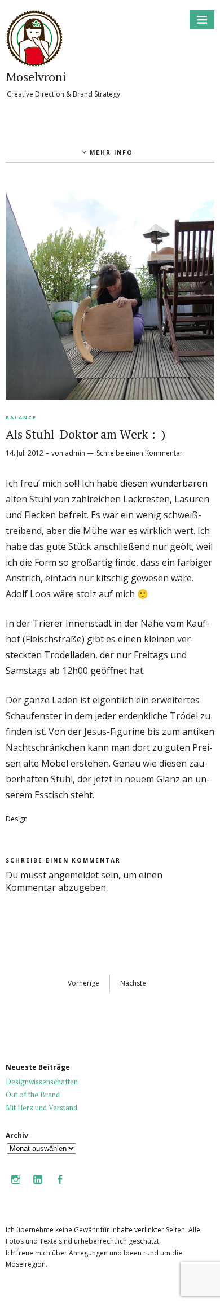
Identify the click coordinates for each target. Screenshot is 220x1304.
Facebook (59, 1187)
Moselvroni (36, 76)
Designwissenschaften (42, 1082)
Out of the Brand (33, 1094)
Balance (21, 417)
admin (75, 453)
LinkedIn (37, 1187)
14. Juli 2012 (24, 453)
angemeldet (74, 875)
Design (17, 819)
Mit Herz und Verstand (41, 1107)
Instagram (15, 1187)
